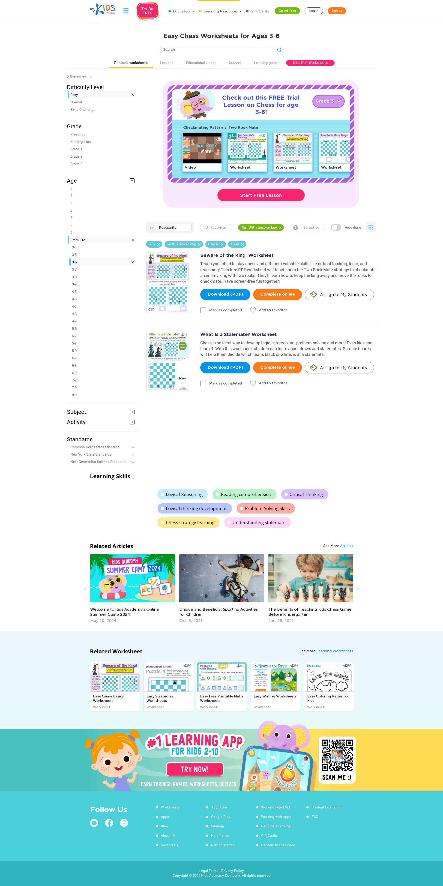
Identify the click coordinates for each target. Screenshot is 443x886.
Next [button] (357, 588)
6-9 (74, 372)
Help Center (220, 835)
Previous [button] (86, 588)
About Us (168, 835)
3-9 (74, 284)
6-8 (74, 365)
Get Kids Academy (275, 826)
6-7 (74, 358)
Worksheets (170, 807)
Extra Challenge (82, 109)
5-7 (74, 335)
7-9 (74, 387)
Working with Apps (276, 816)
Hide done (353, 227)
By (151, 227)
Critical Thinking (306, 494)
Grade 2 (76, 156)
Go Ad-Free (287, 11)
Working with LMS (275, 807)
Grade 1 (76, 149)
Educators (181, 11)
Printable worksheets (131, 62)
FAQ (314, 816)
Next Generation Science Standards (98, 461)
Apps (165, 816)
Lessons (167, 62)
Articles (346, 546)
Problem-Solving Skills (267, 508)
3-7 (74, 269)
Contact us (169, 845)
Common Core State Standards (94, 447)
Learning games (266, 62)
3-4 (74, 247)
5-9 (74, 350)
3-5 (74, 254)
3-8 (74, 276)
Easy (74, 94)
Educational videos (201, 62)
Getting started (223, 845)
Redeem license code (278, 845)
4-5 (74, 291)
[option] (132, 588)
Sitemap (217, 826)
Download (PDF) (225, 294)
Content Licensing (326, 807)
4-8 (74, 313)
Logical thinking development (196, 508)
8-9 (74, 395)
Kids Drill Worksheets (310, 62)
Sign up (337, 11)
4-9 (74, 321)
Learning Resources (220, 11)
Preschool (78, 134)
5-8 (74, 343)
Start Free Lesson (261, 195)
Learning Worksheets (334, 651)
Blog (164, 826)
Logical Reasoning (184, 494)
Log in (313, 11)
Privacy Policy (232, 870)
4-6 (74, 299)
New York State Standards (90, 454)
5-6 (74, 328)
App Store (219, 807)
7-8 (74, 380)
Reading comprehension (246, 494)
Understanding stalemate (259, 523)
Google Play (220, 816)
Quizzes (235, 62)
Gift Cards (259, 11)
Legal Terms (209, 870)
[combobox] (174, 227)
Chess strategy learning (190, 523)
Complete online (277, 294)
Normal (76, 102)
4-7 (74, 306)
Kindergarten (80, 141)
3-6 (74, 262)
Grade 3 (76, 163)
